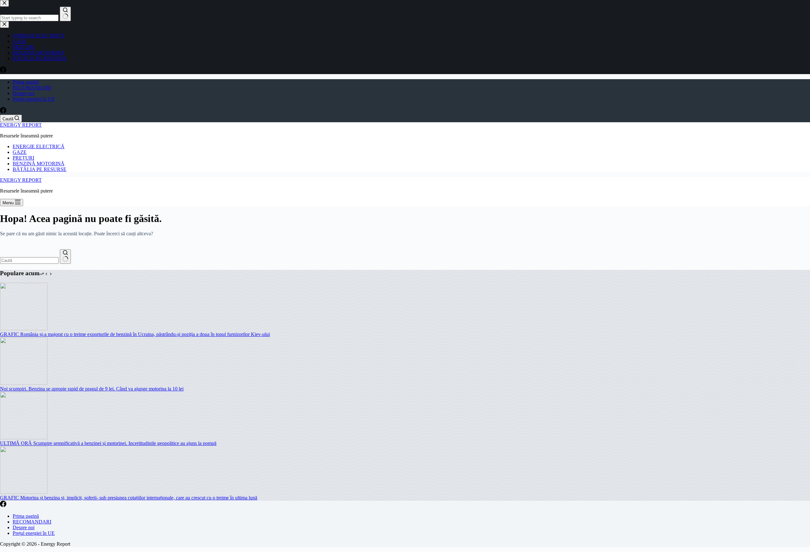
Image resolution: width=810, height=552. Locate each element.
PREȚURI (23, 158)
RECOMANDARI (32, 87)
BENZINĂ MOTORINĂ (39, 163)
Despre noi (23, 93)
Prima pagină (26, 82)
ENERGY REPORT (21, 125)
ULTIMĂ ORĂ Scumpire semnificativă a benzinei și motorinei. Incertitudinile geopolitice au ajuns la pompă (108, 443)
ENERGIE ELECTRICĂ (39, 146)
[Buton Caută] (65, 256)
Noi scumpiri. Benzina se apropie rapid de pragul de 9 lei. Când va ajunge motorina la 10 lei (92, 388)
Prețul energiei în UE (34, 99)
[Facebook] (3, 111)
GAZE (20, 152)
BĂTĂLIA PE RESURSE (39, 169)
